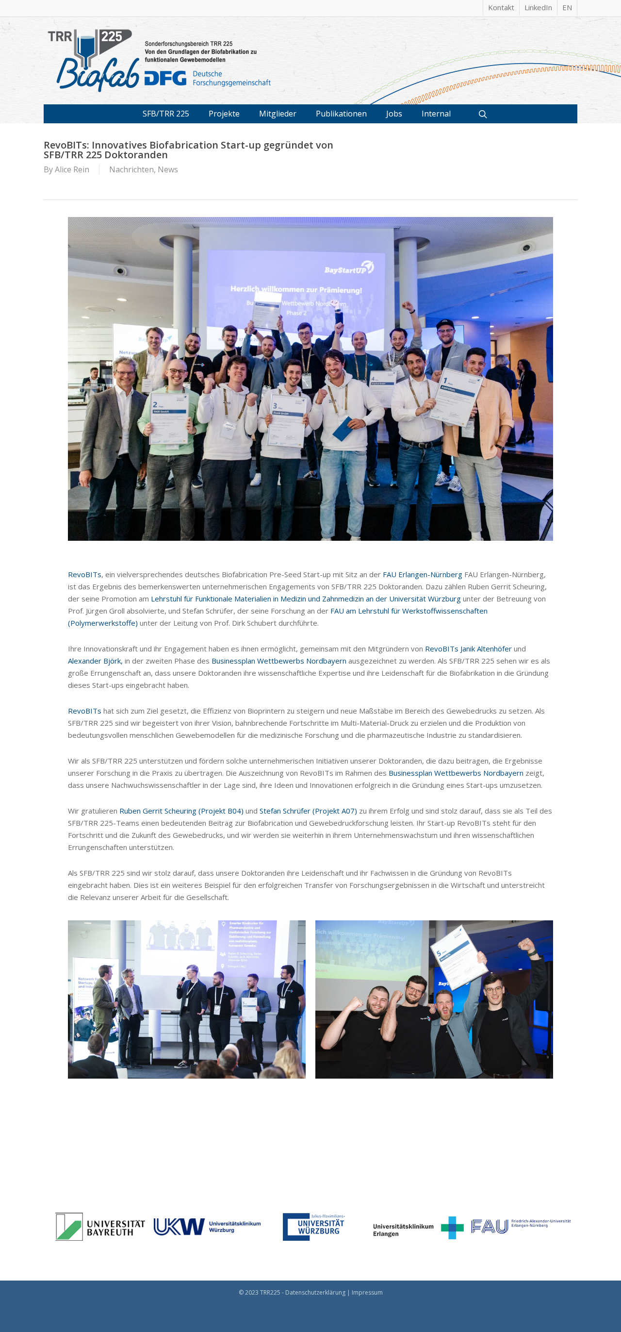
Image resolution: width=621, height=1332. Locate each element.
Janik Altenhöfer (486, 648)
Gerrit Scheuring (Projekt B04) (193, 811)
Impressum (367, 1292)
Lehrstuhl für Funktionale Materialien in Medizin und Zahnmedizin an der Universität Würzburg (306, 598)
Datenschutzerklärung (315, 1292)
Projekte (224, 113)
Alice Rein (72, 169)
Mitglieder (277, 113)
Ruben (130, 811)
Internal (436, 113)
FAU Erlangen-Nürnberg (422, 574)
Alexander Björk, (95, 661)
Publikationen (341, 113)
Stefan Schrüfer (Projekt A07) (308, 811)
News (168, 169)
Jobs (394, 113)
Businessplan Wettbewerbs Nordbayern (279, 661)
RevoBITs (84, 574)
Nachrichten (131, 169)
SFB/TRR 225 (166, 113)
